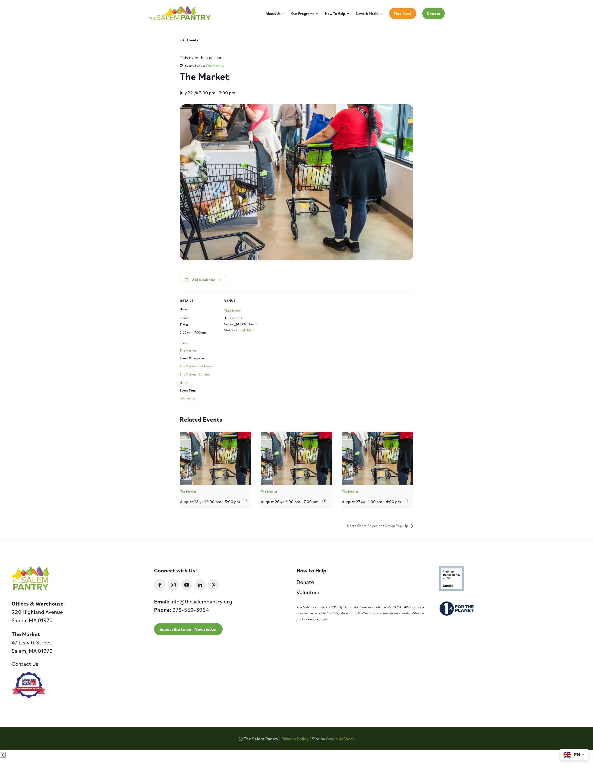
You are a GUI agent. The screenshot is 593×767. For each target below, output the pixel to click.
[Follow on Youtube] (186, 585)
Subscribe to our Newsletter (188, 629)
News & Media (367, 14)
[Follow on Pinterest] (213, 585)
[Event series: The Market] (245, 500)
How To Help (335, 14)
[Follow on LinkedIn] (200, 585)
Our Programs (302, 14)
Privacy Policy (295, 739)
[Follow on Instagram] (173, 585)
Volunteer (308, 592)
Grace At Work (340, 739)
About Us (273, 14)
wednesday (188, 398)
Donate (433, 13)
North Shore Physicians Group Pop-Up (378, 525)
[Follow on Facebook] (160, 585)
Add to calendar (203, 280)
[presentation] (215, 458)
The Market (188, 350)
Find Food (403, 13)
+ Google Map (243, 330)
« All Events (189, 40)
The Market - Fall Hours (196, 366)
